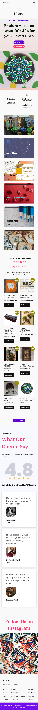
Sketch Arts (12, 221)
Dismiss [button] (22, 707)
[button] (19, 46)
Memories (11, 244)
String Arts (12, 129)
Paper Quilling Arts (16, 197)
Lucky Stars (11, 153)
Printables (12, 175)
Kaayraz (6, 3)
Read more (24, 339)
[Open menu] (34, 3)
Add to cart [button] (9, 305)
